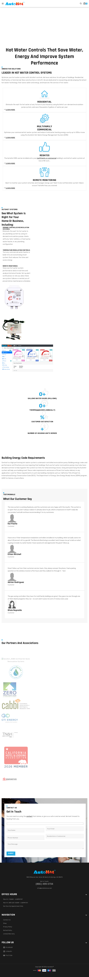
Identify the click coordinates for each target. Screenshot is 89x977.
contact (29, 816)
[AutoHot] (14, 3)
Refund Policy (7, 930)
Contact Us (7, 920)
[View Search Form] (81, 4)
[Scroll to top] (84, 966)
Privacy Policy (7, 927)
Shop (5, 923)
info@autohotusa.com (44, 888)
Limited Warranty (9, 934)
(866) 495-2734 (44, 884)
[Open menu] (3, 3)
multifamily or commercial (46, 158)
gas (38, 410)
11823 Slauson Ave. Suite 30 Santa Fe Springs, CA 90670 (44, 877)
